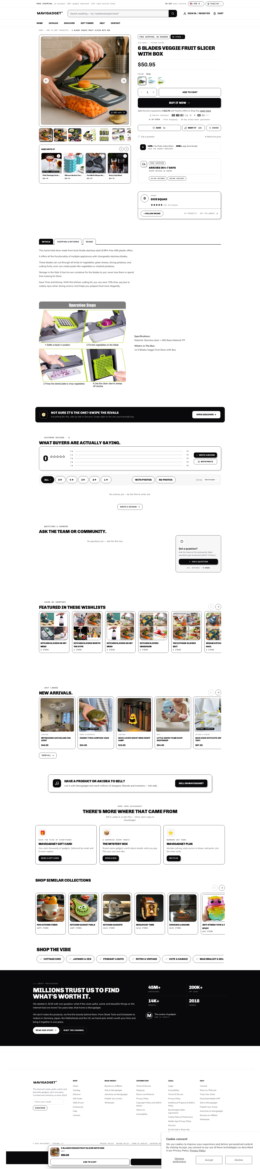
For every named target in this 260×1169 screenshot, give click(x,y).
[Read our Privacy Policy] (170, 584)
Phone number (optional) (102, 561)
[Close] (172, 526)
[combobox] (96, 568)
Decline (239, 1159)
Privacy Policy (198, 1150)
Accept (209, 1159)
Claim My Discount (130, 599)
